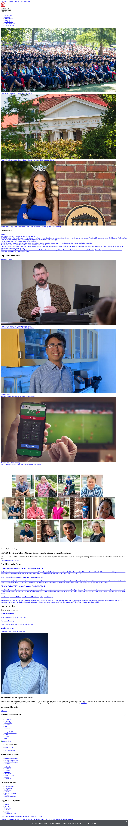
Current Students (9, 788)
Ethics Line (69, 819)
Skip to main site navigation (9, 1)
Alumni (6, 791)
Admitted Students (9, 786)
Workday (7, 772)
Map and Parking (9, 750)
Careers (6, 777)
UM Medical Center (10, 813)
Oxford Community (10, 796)
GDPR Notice (44, 819)
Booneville (7, 808)
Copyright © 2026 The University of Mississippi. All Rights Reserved (21, 816)
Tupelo (6, 806)
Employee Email (9, 775)
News (6, 734)
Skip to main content (24, 1)
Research (7, 17)
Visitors (6, 795)
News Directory (9, 25)
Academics (7, 719)
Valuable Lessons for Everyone (10, 560)
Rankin (6, 811)
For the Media (8, 22)
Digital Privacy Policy (7, 819)
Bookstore (7, 778)
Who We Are (8, 726)
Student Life (8, 723)
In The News (8, 20)
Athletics (7, 728)
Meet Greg (84, 703)
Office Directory (9, 731)
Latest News (8, 15)
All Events (4, 711)
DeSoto (6, 804)
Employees (7, 790)
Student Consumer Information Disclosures (27, 819)
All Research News (6, 259)
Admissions (7, 721)
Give (5, 738)
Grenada (7, 809)
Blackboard (7, 770)
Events (6, 736)
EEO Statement (53, 819)
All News (3, 234)
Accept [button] (93, 823)
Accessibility (62, 819)
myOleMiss (7, 767)
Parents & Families (10, 793)
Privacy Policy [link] (79, 823)
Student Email (8, 773)
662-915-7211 (8, 747)
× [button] (126, 821)
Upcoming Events (9, 23)
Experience (7, 768)
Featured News (8, 18)
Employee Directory (10, 733)
